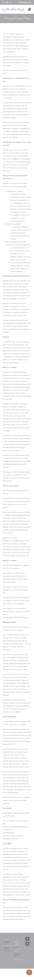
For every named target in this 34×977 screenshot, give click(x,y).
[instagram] (7, 2)
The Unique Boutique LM (6, 942)
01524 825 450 (25, 2)
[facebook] (3, 2)
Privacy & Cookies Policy (16, 955)
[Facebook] (27, 939)
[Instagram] (27, 944)
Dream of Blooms (7, 948)
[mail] (10, 2)
